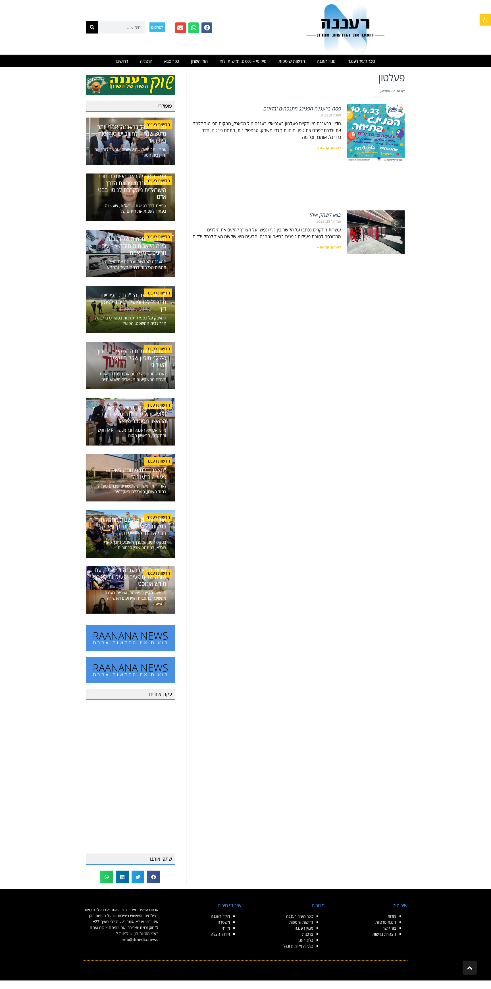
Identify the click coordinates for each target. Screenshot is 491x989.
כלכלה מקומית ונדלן (297, 946)
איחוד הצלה (220, 934)
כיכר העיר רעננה (361, 61)
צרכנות (307, 934)
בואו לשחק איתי (325, 214)
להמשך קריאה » (329, 147)
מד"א (226, 928)
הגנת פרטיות (385, 922)
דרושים (122, 61)
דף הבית (399, 91)
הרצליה (146, 61)
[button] (485, 20)
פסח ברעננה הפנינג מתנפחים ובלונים (302, 108)
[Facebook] (206, 27)
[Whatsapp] (193, 27)
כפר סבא (171, 61)
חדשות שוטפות (291, 61)
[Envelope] (180, 27)
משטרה (224, 922)
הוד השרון (199, 61)
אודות (392, 916)
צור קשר (389, 928)
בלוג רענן (305, 940)
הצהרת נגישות (384, 934)
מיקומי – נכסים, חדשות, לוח (243, 61)
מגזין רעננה (326, 61)
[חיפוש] (92, 27)
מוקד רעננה (220, 916)
